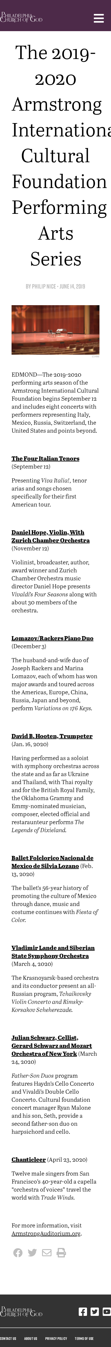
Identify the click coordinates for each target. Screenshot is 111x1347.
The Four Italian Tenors (45, 459)
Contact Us (8, 1338)
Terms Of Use (84, 1338)
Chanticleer (29, 1160)
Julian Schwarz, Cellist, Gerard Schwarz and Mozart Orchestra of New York (52, 1046)
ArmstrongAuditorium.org (46, 1233)
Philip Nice (44, 286)
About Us (30, 1338)
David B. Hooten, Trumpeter (52, 736)
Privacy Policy (56, 1338)
